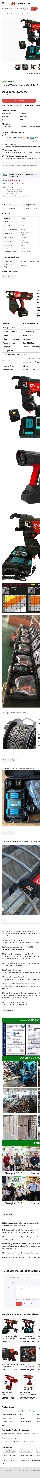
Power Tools (22, 14)
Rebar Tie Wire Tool (9, 1460)
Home (3, 14)
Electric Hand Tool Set (28, 1442)
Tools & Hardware (12, 14)
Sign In (5, 196)
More (3, 1464)
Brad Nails (23, 1418)
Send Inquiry (19, 101)
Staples (22, 1415)
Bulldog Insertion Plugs (9, 1415)
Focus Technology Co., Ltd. (24, 1470)
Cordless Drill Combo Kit (10, 1442)
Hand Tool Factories (9, 1451)
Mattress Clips (6, 1421)
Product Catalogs (29, 1411)
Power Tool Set (31, 14)
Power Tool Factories (26, 1451)
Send (18, 1304)
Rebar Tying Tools (26, 1455)
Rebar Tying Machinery (10, 1455)
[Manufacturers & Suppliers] (20, 3)
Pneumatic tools (7, 1418)
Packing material (25, 1421)
